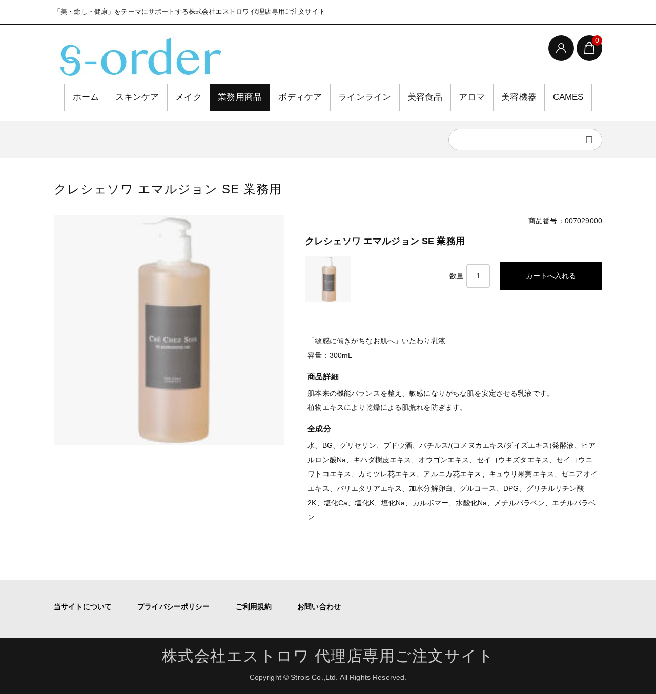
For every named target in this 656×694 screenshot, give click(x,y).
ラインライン (364, 97)
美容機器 (519, 97)
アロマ (472, 97)
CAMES (568, 97)
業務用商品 (240, 97)
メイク (188, 97)
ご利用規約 (254, 606)
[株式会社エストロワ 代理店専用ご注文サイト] (138, 56)
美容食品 (425, 97)
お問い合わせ (319, 606)
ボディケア (300, 97)
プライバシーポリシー (173, 606)
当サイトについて (83, 606)
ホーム (86, 97)
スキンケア (137, 97)
